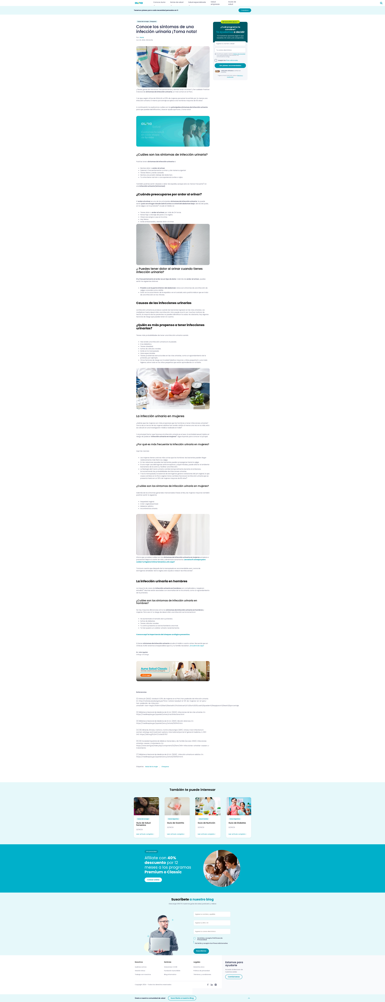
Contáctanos (234, 977)
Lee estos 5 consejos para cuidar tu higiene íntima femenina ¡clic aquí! (171, 560)
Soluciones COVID (170, 967)
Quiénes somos (140, 967)
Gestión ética (140, 971)
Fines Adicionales (220, 943)
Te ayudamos (245, 10)
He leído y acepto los (211, 943)
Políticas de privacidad (239, 54)
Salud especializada (197, 2)
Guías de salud (232, 3)
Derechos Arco (199, 967)
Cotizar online (153, 880)
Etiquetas (140, 766)
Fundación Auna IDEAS (172, 971)
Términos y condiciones (202, 974)
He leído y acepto (209, 939)
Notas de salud (176, 2)
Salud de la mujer (151, 766)
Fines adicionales (232, 60)
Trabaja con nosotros (143, 974)
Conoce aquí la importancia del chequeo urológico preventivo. (163, 634)
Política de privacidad (202, 971)
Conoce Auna (159, 2)
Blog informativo (170, 974)
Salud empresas (215, 3)
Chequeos (165, 766)
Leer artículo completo (145, 834)
